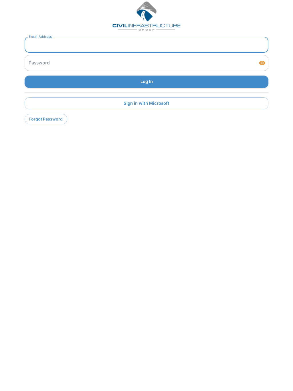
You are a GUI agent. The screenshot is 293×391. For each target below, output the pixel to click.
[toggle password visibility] (262, 63)
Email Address (40, 36)
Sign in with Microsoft (146, 103)
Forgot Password (46, 118)
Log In (146, 81)
